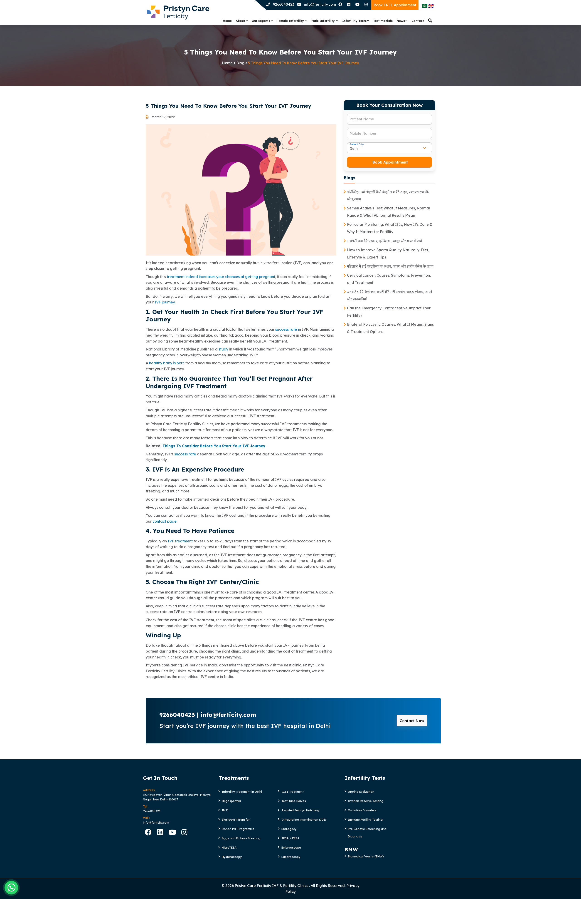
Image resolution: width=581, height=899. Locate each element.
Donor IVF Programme (238, 829)
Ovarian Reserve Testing (365, 801)
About (240, 20)
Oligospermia (231, 801)
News (401, 20)
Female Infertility (291, 20)
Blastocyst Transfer (236, 819)
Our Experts (261, 20)
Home (227, 20)
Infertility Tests (354, 20)
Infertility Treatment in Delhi (242, 791)
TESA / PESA (290, 838)
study (224, 349)
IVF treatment (181, 541)
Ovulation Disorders (362, 810)
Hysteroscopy (232, 857)
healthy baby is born (167, 363)
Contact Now (412, 720)
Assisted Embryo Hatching (300, 810)
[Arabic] (424, 5)
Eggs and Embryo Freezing (241, 838)
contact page (165, 521)
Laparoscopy (290, 857)
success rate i (287, 329)
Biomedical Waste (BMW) (366, 856)
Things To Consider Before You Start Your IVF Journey (213, 446)
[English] (431, 5)
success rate (185, 454)
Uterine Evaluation (361, 791)
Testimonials (383, 20)
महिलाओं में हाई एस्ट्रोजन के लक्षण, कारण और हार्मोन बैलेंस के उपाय (390, 266)
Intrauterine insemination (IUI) (303, 819)
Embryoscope (291, 847)
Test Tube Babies (293, 801)
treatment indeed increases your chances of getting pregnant (221, 276)
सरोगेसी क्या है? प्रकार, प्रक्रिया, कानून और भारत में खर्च (384, 240)
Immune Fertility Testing (365, 819)
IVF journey (164, 302)
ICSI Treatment (292, 791)
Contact (417, 20)
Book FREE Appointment (395, 5)
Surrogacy (288, 829)
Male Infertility (323, 20)
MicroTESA (229, 847)
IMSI (225, 810)
